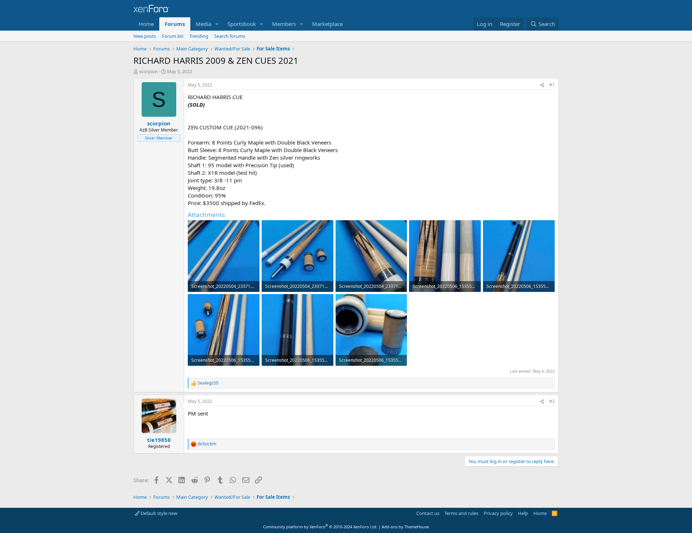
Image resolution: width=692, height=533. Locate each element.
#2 (552, 401)
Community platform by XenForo (320, 526)
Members (284, 23)
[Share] (542, 85)
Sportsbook (241, 23)
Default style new (158, 513)
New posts (144, 36)
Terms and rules (461, 513)
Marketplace (327, 23)
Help (523, 513)
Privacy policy (498, 513)
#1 (552, 85)
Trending (198, 36)
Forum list (172, 36)
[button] (217, 24)
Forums (175, 23)
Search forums (229, 36)
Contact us (427, 513)
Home (146, 23)
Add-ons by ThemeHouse (405, 526)
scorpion (148, 71)
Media (203, 23)
